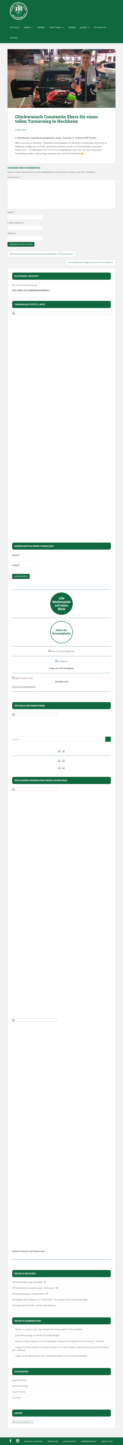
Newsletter (107, 1441)
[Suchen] (108, 739)
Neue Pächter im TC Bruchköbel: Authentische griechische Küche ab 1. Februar (64, 1341)
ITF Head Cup (100, 27)
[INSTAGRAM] (18, 1441)
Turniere (16, 1397)
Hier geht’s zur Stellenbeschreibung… (31, 290)
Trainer (71, 27)
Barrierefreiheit (88, 1441)
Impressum (53, 1441)
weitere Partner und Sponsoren (28, 1251)
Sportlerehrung (20, 1386)
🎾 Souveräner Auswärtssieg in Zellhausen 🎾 (35, 1288)
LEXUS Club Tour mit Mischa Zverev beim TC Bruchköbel (54, 1329)
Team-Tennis (55, 27)
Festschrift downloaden (24, 686)
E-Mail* (16, 565)
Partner (14, 38)
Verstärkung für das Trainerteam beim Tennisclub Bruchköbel (56, 1355)
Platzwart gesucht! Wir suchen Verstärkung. (34, 1305)
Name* (16, 555)
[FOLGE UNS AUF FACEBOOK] (11, 1441)
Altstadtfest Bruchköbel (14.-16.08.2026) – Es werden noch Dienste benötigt (50, 1299)
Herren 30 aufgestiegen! (48, 1335)
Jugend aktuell (19, 1380)
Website (12, 233)
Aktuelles (14, 27)
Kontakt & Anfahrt (33, 1441)
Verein (27, 27)
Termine (41, 27)
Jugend (83, 27)
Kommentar (14, 177)
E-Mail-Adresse (16, 222)
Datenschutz (69, 1441)
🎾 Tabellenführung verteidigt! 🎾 (29, 1282)
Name (11, 212)
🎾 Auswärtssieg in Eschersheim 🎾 (30, 1293)
